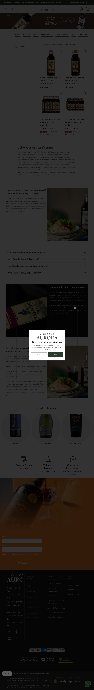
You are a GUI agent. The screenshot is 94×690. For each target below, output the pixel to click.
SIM (55, 355)
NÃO (39, 355)
